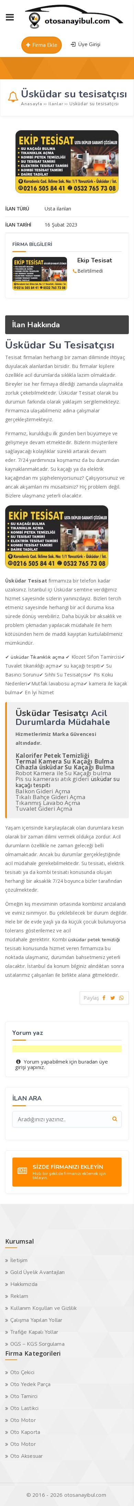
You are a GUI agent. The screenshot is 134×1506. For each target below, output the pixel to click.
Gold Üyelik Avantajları (37, 1272)
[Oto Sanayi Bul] (74, 28)
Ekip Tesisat (94, 260)
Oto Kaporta (25, 1432)
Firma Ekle (44, 45)
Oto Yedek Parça (30, 1384)
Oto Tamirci (23, 1396)
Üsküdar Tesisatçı (51, 713)
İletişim (19, 1260)
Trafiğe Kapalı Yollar (34, 1332)
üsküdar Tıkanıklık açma (38, 657)
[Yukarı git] (118, 1490)
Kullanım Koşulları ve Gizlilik (43, 1308)
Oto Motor (23, 1420)
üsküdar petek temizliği (94, 939)
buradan (88, 1061)
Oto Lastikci (24, 1408)
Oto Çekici (22, 1372)
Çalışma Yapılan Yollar (36, 1320)
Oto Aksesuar (26, 1456)
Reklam (19, 1296)
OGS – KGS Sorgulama (37, 1344)
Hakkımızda (23, 1284)
